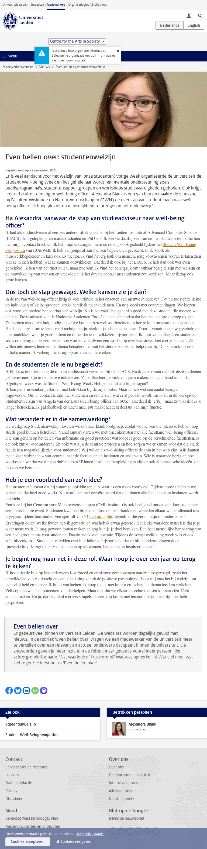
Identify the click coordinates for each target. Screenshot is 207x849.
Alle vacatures (120, 790)
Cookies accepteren (27, 841)
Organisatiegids (78, 5)
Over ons (116, 767)
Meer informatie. (90, 834)
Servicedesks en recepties (26, 767)
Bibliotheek (99, 5)
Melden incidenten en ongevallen (32, 826)
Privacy (11, 790)
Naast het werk (121, 798)
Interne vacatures (123, 782)
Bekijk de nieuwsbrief (126, 818)
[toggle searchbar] (200, 15)
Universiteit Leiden (15, 5)
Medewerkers (56, 5)
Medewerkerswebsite (18, 67)
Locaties (12, 775)
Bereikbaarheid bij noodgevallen (31, 818)
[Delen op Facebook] (9, 690)
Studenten (37, 5)
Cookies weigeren (75, 841)
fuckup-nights (100, 516)
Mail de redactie (18, 782)
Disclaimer (13, 798)
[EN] (193, 25)
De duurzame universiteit (129, 775)
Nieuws (44, 67)
